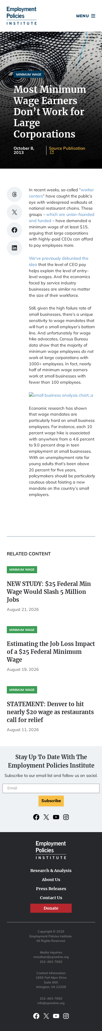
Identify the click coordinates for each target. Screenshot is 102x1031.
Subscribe (51, 800)
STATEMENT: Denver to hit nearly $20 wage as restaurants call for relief (50, 712)
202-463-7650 (51, 962)
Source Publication (67, 148)
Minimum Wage (28, 74)
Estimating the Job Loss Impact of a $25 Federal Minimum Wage (51, 651)
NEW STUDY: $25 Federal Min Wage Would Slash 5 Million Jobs (49, 591)
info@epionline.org (51, 1003)
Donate (51, 16)
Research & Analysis (51, 870)
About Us (51, 879)
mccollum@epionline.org (51, 957)
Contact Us (51, 897)
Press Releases (51, 888)
